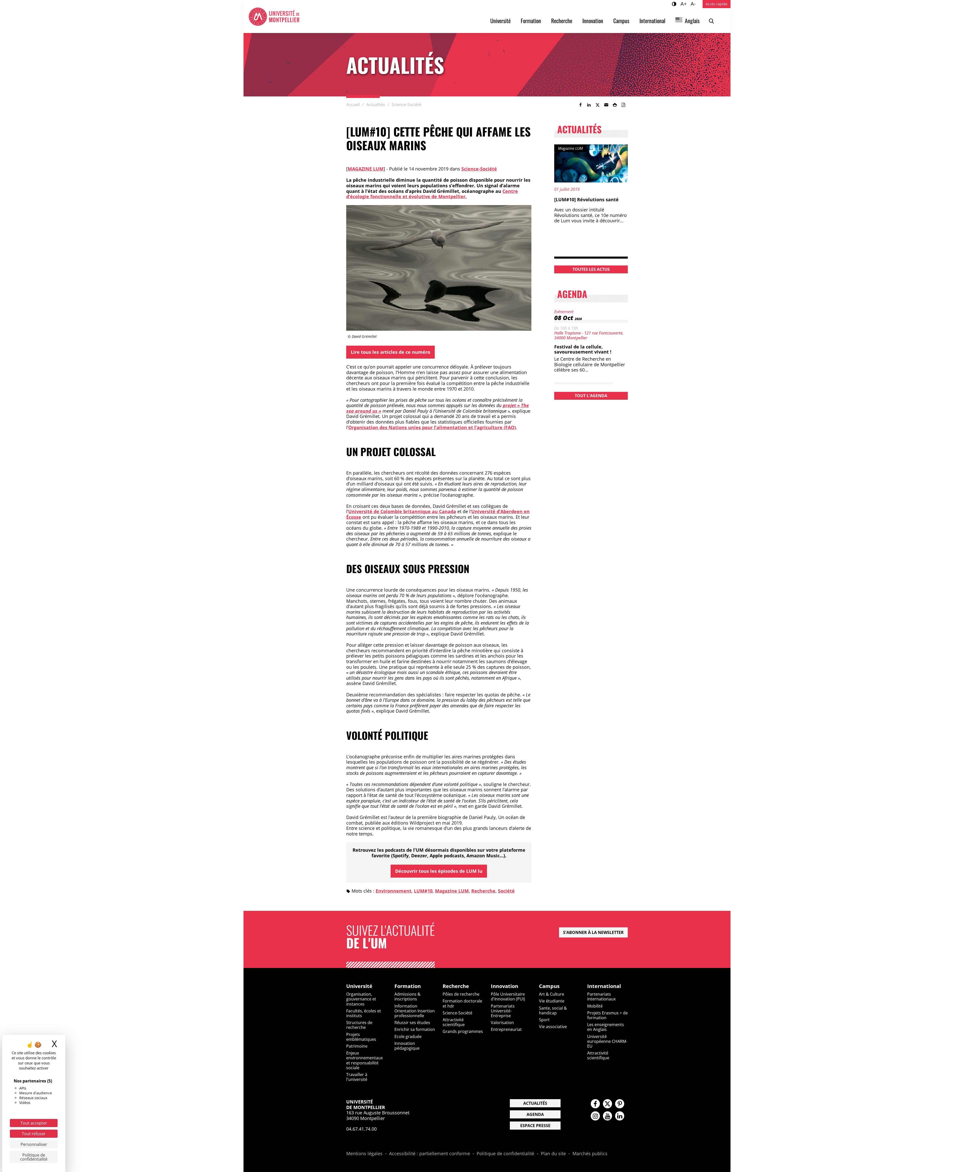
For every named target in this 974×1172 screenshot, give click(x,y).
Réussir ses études (412, 1022)
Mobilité (595, 1006)
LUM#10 (423, 891)
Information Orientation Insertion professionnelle (414, 1010)
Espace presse (535, 1125)
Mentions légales (364, 1154)
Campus (621, 20)
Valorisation (502, 1022)
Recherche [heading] (456, 986)
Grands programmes (463, 1031)
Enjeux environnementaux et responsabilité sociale (364, 1060)
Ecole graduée (408, 1036)
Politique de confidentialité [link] (33, 1157)
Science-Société (479, 169)
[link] (580, 105)
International (652, 20)
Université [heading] (359, 986)
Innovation (592, 20)
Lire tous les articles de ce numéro (390, 352)
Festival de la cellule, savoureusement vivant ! (582, 349)
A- (694, 3)
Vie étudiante (551, 1001)
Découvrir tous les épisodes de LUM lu (438, 871)
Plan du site (553, 1154)
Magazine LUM (366, 169)
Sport (544, 1020)
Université (500, 20)
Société (506, 891)
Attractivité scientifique (454, 1022)
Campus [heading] (549, 986)
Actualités (535, 1103)
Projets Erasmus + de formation (607, 1015)
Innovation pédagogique (407, 1046)
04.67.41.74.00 (361, 1129)
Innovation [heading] (504, 986)
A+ (684, 3)
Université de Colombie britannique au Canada (402, 511)
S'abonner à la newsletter (593, 932)
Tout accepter (34, 1123)
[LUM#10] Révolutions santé (586, 199)
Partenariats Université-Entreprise (503, 1010)
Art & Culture (551, 994)
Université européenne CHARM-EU (607, 1041)
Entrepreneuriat (506, 1029)
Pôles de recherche (461, 994)
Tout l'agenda (591, 395)
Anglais (692, 20)
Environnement (393, 891)
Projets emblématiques (361, 1037)
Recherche (561, 20)
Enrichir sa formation (414, 1029)
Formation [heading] (407, 986)
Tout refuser (34, 1133)
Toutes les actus (591, 269)
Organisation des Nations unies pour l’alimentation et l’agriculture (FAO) (432, 427)
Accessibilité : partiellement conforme (429, 1154)
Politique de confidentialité (505, 1154)
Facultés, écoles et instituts (363, 1013)
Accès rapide (716, 4)
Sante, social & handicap (553, 1010)
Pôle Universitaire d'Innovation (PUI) (508, 996)
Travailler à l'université (356, 1077)
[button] (606, 105)
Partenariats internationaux (601, 996)
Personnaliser (34, 1144)
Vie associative (553, 1026)
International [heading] (604, 986)
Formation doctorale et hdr (462, 1003)
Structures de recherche (359, 1025)
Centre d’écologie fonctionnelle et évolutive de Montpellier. (432, 194)
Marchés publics (589, 1154)
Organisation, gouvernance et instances (361, 999)
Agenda (535, 1114)
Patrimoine (357, 1046)
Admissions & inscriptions (407, 996)
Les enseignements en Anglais (605, 1027)
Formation (531, 20)
